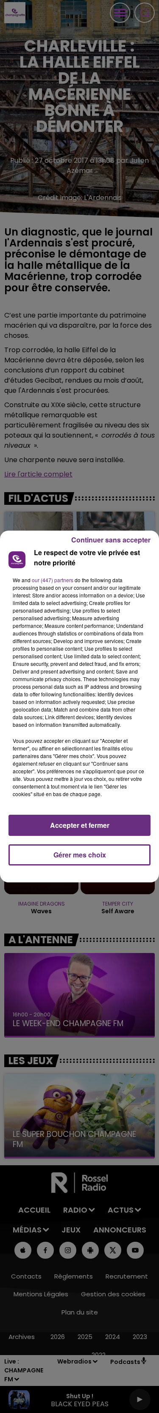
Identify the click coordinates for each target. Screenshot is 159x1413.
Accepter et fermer (79, 825)
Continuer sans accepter (111, 540)
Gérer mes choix (79, 855)
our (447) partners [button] (52, 579)
